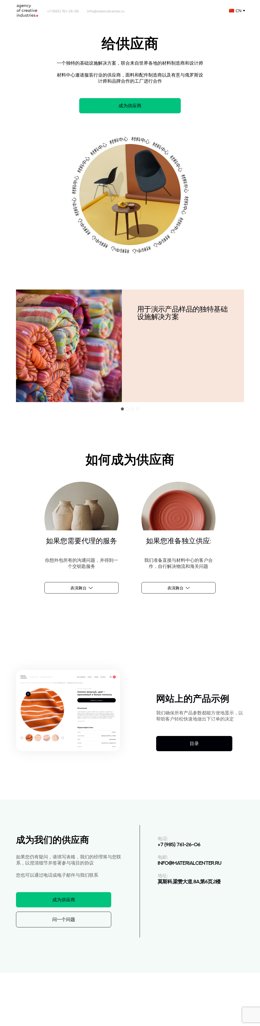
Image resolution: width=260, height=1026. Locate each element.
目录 (194, 743)
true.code (80, 1009)
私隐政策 (68, 1003)
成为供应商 (130, 105)
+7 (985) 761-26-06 (63, 11)
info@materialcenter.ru (105, 11)
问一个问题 (63, 919)
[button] (122, 408)
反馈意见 (221, 1006)
